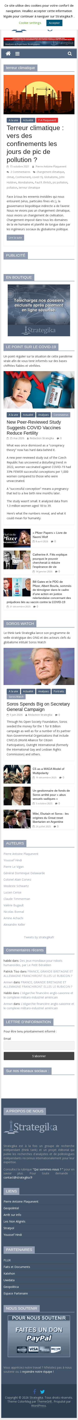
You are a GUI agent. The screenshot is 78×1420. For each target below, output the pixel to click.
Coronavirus (61, 415)
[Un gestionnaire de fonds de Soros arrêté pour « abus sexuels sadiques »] (17, 789)
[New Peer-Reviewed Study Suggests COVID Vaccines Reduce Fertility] (39, 373)
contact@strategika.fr (18, 1177)
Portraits (59, 691)
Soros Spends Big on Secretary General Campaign (38, 706)
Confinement (23, 177)
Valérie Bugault (14, 905)
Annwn (8, 982)
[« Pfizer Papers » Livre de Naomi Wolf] (17, 531)
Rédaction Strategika (42, 438)
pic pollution (60, 182)
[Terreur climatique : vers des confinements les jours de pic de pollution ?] (39, 77)
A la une (13, 120)
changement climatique (50, 172)
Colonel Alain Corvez (17, 879)
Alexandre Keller (14, 924)
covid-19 (37, 177)
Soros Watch (16, 696)
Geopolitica (11, 1287)
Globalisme (51, 177)
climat (10, 177)
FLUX (7, 1260)
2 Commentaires (20, 172)
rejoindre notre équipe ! (38, 1372)
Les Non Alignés (14, 1221)
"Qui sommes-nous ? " (48, 1169)
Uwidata (9, 1280)
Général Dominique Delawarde (24, 873)
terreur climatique (29, 187)
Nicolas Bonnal (14, 912)
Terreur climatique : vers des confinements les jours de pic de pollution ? (35, 143)
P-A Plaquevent (47, 120)
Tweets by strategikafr (39, 937)
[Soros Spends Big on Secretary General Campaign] (39, 650)
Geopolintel (11, 1208)
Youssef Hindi (13, 860)
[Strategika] (8, 53)
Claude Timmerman (17, 899)
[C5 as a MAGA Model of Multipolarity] (17, 767)
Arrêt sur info (12, 1215)
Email (7, 1039)
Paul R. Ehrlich (43, 182)
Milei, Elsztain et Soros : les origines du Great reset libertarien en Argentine (51, 817)
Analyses (43, 415)
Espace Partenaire (16, 1293)
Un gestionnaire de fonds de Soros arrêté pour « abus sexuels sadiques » (51, 794)
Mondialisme (25, 182)
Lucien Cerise (12, 892)
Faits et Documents (17, 1267)
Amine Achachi (13, 918)
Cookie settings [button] (30, 23)
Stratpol (9, 1228)
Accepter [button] (54, 23)
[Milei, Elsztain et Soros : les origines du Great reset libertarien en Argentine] (17, 812)
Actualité (28, 120)
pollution (12, 187)
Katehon (9, 1273)
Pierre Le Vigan (14, 867)
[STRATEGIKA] (31, 1120)
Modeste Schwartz (16, 886)
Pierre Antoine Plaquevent (51, 166)
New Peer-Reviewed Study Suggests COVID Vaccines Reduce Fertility (34, 427)
